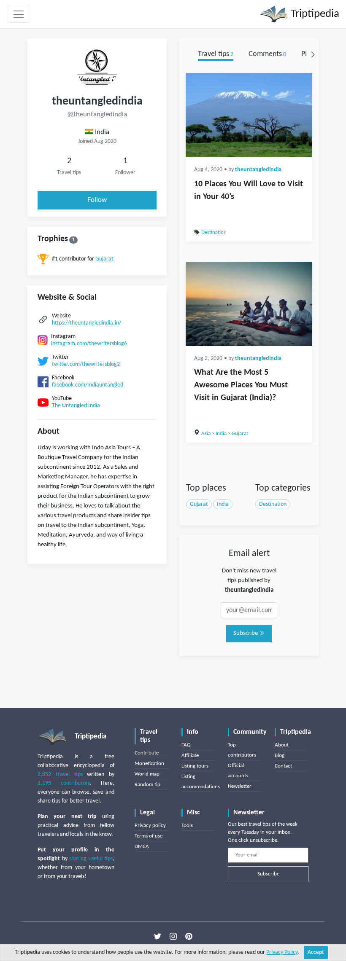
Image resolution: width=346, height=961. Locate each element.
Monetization (149, 763)
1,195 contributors (64, 783)
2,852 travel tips (60, 774)
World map (147, 774)
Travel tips (215, 54)
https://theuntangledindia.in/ (86, 323)
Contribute (147, 753)
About (282, 745)
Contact (283, 766)
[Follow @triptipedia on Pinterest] (189, 937)
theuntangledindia (258, 169)
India (221, 433)
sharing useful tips (91, 859)
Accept (316, 952)
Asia (206, 433)
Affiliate (190, 755)
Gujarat (104, 259)
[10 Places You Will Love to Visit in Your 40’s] (249, 115)
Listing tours (194, 766)
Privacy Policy (281, 952)
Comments (267, 54)
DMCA (142, 846)
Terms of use (148, 836)
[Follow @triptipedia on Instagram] (173, 937)
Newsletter (239, 786)
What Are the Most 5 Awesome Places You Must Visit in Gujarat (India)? (241, 385)
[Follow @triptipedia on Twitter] (157, 937)
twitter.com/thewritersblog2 (86, 364)
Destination (214, 232)
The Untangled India (76, 405)
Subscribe (246, 633)
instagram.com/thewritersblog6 (89, 343)
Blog (279, 755)
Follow (97, 200)
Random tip (147, 784)
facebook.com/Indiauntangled (87, 385)
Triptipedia (313, 14)
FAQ (186, 745)
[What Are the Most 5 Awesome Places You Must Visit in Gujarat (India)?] (249, 304)
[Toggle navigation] (18, 14)
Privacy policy (150, 825)
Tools (187, 825)
